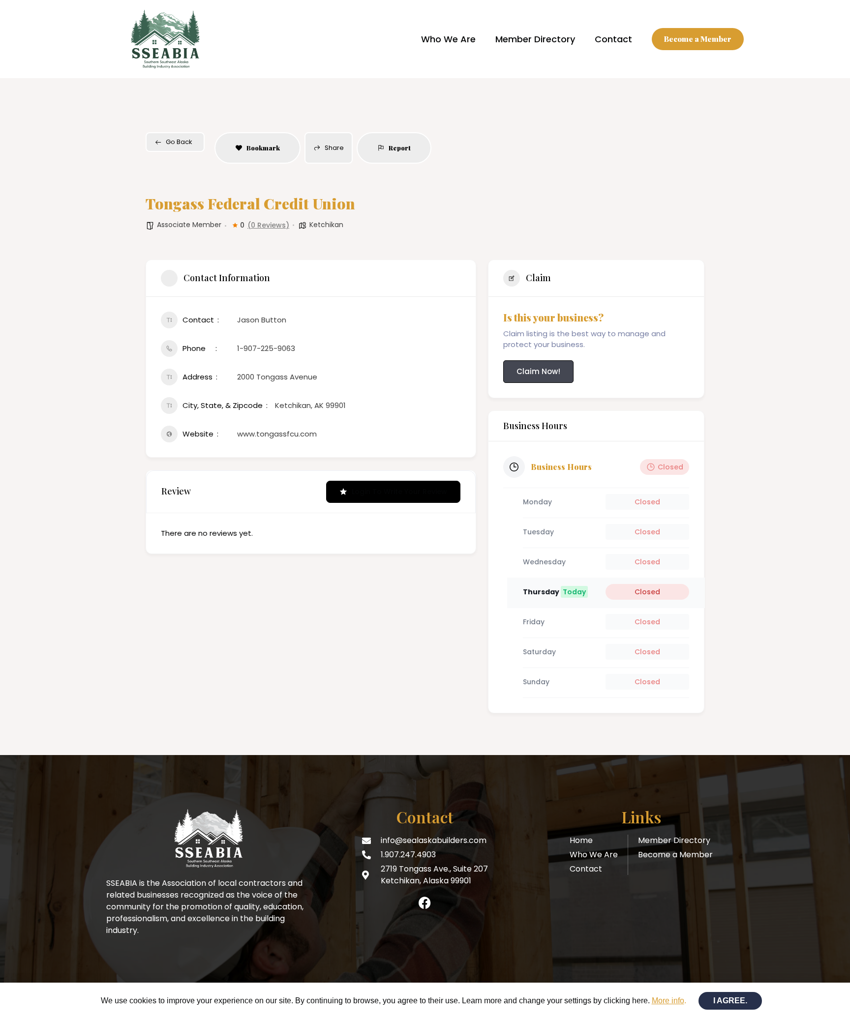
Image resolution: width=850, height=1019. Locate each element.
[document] (425, 509)
